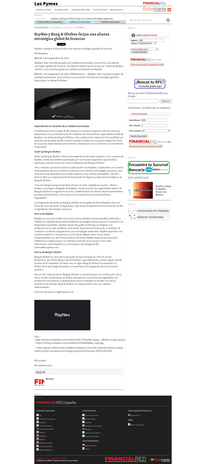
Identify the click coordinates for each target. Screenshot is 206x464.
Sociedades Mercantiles (81, 9)
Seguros (42, 439)
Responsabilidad (60, 458)
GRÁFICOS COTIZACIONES (80, 22)
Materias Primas (90, 446)
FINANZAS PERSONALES (110, 22)
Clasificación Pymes (43, 9)
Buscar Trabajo (90, 419)
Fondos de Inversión (46, 429)
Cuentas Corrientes (46, 446)
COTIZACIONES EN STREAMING (49, 22)
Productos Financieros (47, 419)
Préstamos (43, 436)
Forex (87, 449)
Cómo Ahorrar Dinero (92, 433)
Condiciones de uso (44, 458)
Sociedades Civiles (61, 9)
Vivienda (88, 422)
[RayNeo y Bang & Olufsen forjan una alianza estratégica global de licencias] (143, 190)
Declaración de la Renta (93, 426)
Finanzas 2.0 (134, 415)
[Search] (168, 20)
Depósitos (42, 422)
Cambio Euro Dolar (92, 436)
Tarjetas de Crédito (46, 443)
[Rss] (169, 9)
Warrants (88, 429)
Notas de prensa (116, 9)
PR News (80, 27)
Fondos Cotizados (45, 426)
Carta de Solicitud (100, 9)
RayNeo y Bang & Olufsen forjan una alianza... (163, 190)
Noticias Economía (91, 415)
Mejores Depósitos (46, 450)
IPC (40, 415)
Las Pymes (46, 3)
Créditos (42, 432)
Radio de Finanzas (137, 425)
